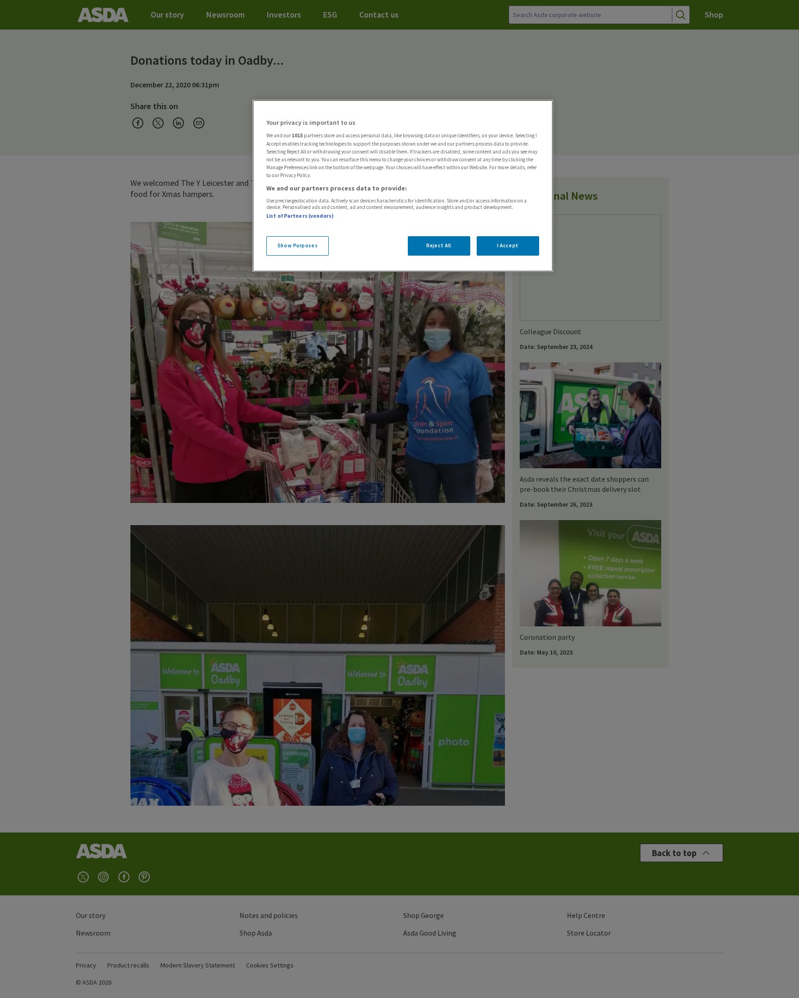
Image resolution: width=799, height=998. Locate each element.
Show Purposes (297, 245)
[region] (402, 186)
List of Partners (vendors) (300, 216)
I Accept (508, 245)
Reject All (438, 245)
